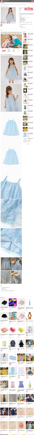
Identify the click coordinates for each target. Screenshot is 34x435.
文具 (20, 4)
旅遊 (12, 4)
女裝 (16, 4)
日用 (14, 4)
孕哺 (24, 4)
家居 (10, 4)
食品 (18, 4)
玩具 (8, 4)
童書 (22, 4)
